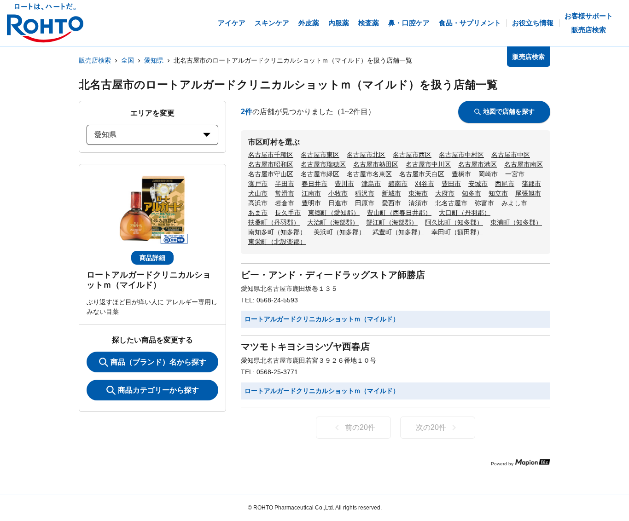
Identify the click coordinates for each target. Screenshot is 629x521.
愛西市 (391, 203)
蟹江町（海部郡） (392, 222)
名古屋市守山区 (270, 174)
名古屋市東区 (320, 154)
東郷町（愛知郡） (334, 212)
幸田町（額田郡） (457, 232)
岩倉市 (284, 203)
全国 (127, 60)
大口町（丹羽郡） (464, 212)
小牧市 (338, 193)
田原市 (364, 203)
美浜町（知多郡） (339, 232)
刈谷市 (424, 183)
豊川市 (344, 183)
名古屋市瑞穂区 (323, 164)
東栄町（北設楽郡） (277, 241)
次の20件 (431, 427)
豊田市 (451, 183)
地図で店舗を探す (509, 111)
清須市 (418, 203)
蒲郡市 (531, 183)
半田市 (284, 183)
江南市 (311, 193)
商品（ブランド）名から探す (158, 362)
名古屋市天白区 (421, 174)
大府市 (444, 193)
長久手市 (288, 212)
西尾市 (504, 183)
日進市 (338, 203)
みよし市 (514, 203)
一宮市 (514, 174)
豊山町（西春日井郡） (399, 212)
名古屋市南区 (523, 164)
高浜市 (258, 203)
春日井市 (314, 183)
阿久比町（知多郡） (454, 222)
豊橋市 (461, 174)
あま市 (258, 212)
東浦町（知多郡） (516, 222)
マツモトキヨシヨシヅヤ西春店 (305, 347)
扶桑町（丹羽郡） (274, 222)
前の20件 (360, 427)
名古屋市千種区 (270, 154)
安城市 (478, 183)
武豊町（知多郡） (398, 232)
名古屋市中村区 (461, 154)
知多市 (471, 193)
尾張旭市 (528, 193)
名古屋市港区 (477, 164)
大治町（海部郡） (333, 222)
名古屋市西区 (412, 154)
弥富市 (484, 203)
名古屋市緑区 (320, 174)
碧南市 (398, 183)
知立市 (498, 193)
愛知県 (153, 60)
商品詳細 (152, 257)
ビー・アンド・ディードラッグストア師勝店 (333, 275)
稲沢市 (364, 193)
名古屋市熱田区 (375, 164)
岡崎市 (488, 174)
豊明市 (311, 203)
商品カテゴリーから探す (158, 390)
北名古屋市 (451, 203)
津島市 (371, 183)
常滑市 (284, 193)
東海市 (418, 193)
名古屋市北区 (366, 154)
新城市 (391, 193)
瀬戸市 (258, 183)
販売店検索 (95, 60)
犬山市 (258, 193)
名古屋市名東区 (369, 174)
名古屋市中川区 (428, 164)
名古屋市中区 (510, 154)
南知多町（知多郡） (277, 232)
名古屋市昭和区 (270, 164)
